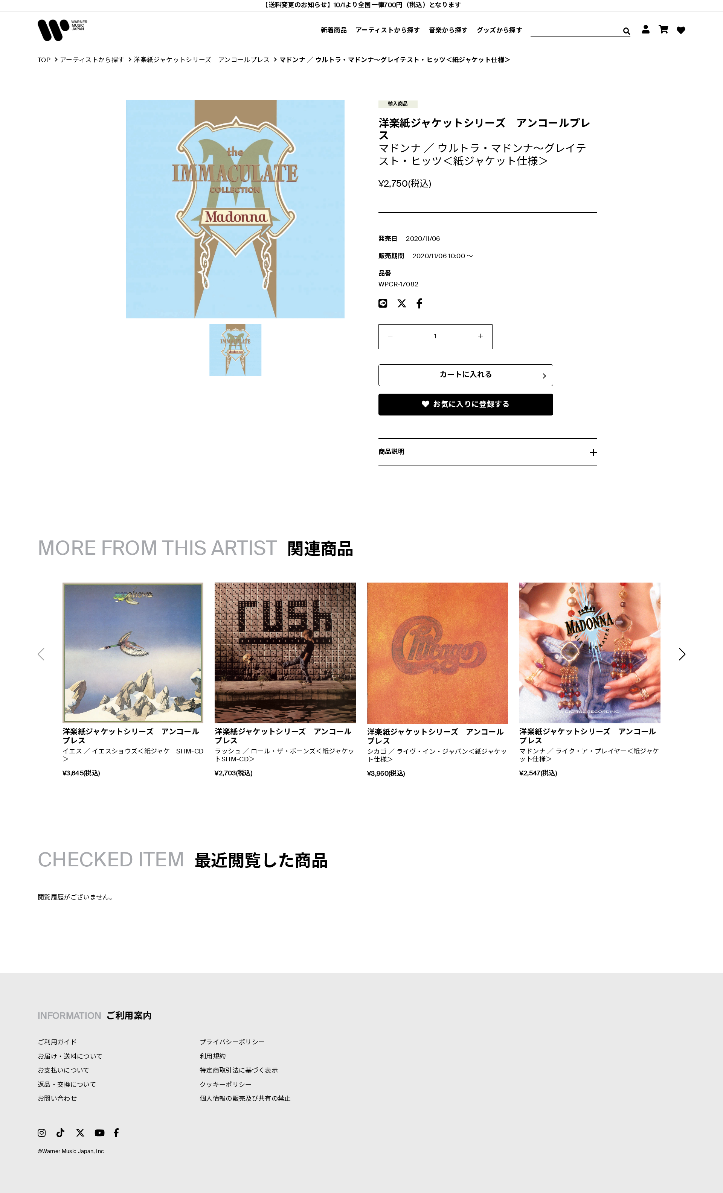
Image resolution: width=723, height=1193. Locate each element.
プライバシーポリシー (232, 1042)
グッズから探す (499, 30)
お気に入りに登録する (471, 405)
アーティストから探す (387, 30)
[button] (682, 654)
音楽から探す (448, 30)
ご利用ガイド (57, 1042)
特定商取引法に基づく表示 (239, 1071)
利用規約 (213, 1057)
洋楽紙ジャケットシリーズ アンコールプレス (202, 60)
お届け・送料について (70, 1057)
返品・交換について (67, 1085)
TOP (44, 60)
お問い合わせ (57, 1099)
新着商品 (334, 30)
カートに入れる (465, 375)
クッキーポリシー (226, 1085)
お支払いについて (64, 1071)
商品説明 (391, 452)
